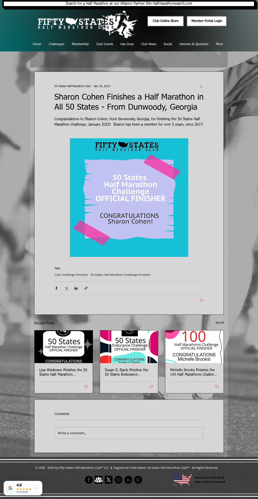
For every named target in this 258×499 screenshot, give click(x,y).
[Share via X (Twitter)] (66, 288)
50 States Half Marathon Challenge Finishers (121, 274)
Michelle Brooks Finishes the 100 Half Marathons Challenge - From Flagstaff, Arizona (194, 372)
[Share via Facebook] (56, 288)
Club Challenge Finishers (71, 274)
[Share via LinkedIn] (76, 288)
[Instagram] (118, 480)
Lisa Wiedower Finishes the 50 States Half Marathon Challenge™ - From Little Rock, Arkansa (63, 372)
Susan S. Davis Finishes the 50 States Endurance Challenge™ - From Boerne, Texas (127, 372)
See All (220, 322)
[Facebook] (89, 480)
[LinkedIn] (128, 480)
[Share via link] (86, 288)
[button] (219, 53)
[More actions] (201, 86)
